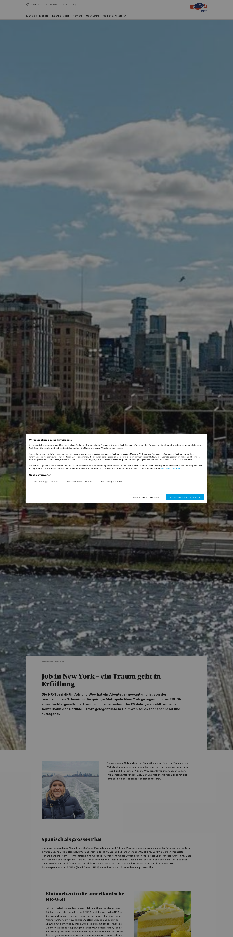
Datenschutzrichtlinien (171, 469)
